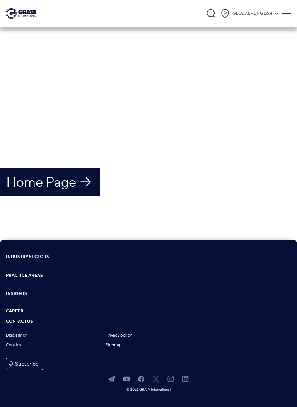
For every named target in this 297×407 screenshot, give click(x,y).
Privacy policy (119, 335)
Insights (16, 294)
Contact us (19, 322)
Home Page (41, 182)
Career (15, 311)
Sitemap (114, 344)
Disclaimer (16, 335)
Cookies (13, 344)
